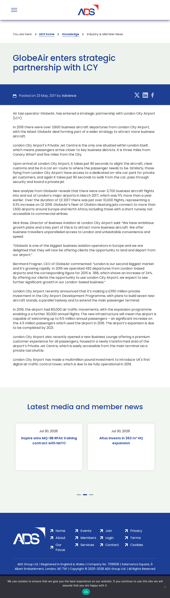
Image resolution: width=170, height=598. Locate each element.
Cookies (136, 544)
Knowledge (70, 34)
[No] (165, 587)
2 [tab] (85, 494)
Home (60, 530)
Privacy (136, 530)
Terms (135, 537)
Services (87, 544)
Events (85, 530)
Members (88, 537)
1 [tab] (79, 494)
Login (109, 537)
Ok (86, 591)
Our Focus (60, 547)
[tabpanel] (65, 447)
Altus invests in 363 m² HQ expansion (65, 440)
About (61, 537)
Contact (112, 544)
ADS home (47, 34)
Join (108, 530)
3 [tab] (91, 494)
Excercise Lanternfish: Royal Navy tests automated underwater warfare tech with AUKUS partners (138, 445)
